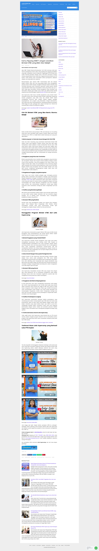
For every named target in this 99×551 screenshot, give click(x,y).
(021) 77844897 (39, 435)
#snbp (53, 457)
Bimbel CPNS (61, 68)
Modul (60, 81)
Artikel (60, 62)
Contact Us (62, 4)
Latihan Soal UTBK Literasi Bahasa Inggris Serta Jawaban (40, 322)
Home (33, 4)
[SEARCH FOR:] (72, 7)
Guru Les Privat (61, 18)
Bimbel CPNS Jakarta (62, 29)
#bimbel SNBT (27, 457)
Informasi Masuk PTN (62, 74)
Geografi (60, 72)
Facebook (30, 454)
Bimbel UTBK (43, 92)
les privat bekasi (30, 278)
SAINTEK (60, 87)
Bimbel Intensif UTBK (62, 33)
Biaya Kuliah (61, 66)
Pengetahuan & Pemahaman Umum (65, 85)
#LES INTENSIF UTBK (40, 457)
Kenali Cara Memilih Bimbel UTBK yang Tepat (67, 56)
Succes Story (55, 4)
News (26, 36)
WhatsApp (39, 454)
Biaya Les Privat (61, 21)
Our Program (43, 4)
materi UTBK (29, 179)
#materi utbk (48, 457)
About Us (37, 4)
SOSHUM (60, 89)
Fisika (59, 70)
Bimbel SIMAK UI (61, 25)
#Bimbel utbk (33, 457)
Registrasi (50, 4)
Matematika (61, 79)
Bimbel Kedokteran (62, 27)
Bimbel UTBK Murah (62, 31)
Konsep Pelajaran (62, 77)
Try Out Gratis (24, 7)
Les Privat (60, 12)
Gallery (73, 4)
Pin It (44, 454)
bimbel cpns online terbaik (33, 209)
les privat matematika (32, 422)
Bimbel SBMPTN (61, 23)
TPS (59, 94)
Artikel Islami (61, 64)
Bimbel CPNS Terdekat (63, 36)
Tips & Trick (61, 92)
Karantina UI (61, 14)
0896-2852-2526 (50, 435)
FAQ (66, 4)
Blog (69, 4)
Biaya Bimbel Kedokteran (63, 38)
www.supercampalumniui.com (33, 438)
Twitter (35, 454)
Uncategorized (61, 96)
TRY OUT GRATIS (67, 545)
